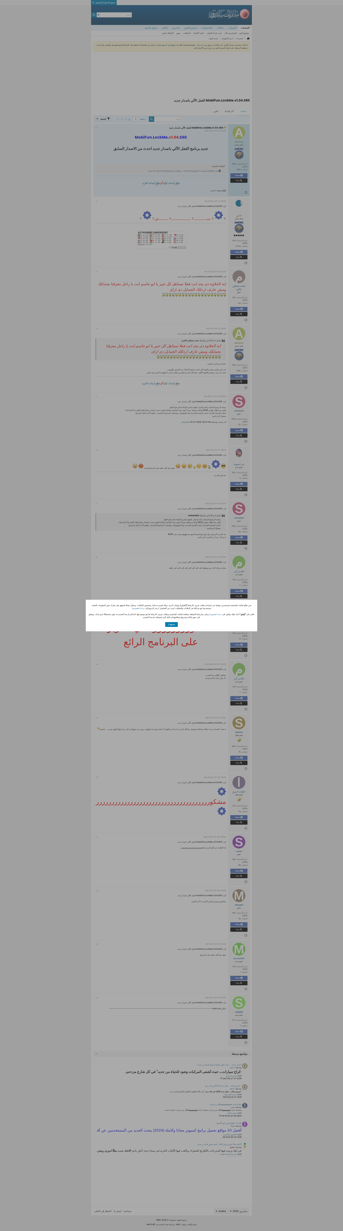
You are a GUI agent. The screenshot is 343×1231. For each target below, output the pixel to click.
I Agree (171, 624)
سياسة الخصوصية (138, 608)
